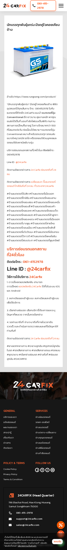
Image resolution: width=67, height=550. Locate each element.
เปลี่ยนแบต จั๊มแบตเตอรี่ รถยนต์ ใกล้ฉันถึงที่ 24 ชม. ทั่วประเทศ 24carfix (31, 184)
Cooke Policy (10, 469)
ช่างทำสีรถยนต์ (43, 453)
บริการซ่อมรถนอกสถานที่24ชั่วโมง (26, 252)
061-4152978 (33, 261)
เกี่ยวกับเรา (8, 437)
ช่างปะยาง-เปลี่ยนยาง (46, 432)
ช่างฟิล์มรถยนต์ (43, 448)
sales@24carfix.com (27, 525)
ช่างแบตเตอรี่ (42, 427)
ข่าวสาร (7, 442)
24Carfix (35, 276)
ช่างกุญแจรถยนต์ (44, 437)
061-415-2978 (42, 5)
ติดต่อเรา (7, 448)
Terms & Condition (13, 479)
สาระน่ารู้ (7, 432)
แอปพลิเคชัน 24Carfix (30, 286)
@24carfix (21, 162)
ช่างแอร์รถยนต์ (43, 442)
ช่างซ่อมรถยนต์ (43, 417)
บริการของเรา (10, 417)
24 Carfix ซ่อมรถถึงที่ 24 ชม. (45, 338)
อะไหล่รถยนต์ (9, 422)
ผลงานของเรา (10, 427)
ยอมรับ (57, 541)
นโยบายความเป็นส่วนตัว (27, 546)
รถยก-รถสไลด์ (42, 422)
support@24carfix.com (29, 519)
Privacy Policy (10, 474)
